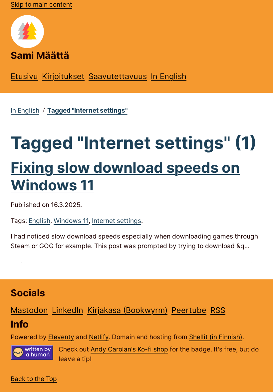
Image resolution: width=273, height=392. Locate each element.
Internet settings (116, 221)
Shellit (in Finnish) (215, 337)
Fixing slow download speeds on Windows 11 (125, 176)
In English (168, 76)
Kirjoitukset (63, 76)
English (39, 221)
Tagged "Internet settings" (87, 110)
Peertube (188, 310)
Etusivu (24, 76)
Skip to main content (41, 4)
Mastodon (29, 310)
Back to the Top (34, 379)
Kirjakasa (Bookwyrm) (127, 310)
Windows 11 (71, 221)
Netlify (99, 337)
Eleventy (61, 337)
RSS (217, 310)
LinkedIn (67, 310)
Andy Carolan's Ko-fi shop (129, 349)
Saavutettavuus (118, 76)
